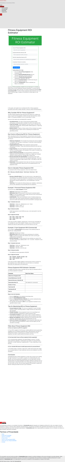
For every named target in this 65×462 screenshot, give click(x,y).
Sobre (3, 434)
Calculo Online (3, 0)
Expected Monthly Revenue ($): (19, 52)
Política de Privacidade (6, 435)
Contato (3, 442)
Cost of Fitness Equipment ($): (19, 47)
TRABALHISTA (4, 11)
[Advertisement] (32, 22)
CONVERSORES (4, 9)
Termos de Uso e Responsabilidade (9, 440)
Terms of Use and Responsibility (8, 439)
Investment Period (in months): (19, 62)
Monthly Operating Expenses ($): (20, 57)
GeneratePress (18, 461)
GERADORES (4, 10)
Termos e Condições (6, 436)
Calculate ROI (16, 67)
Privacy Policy (5, 438)
